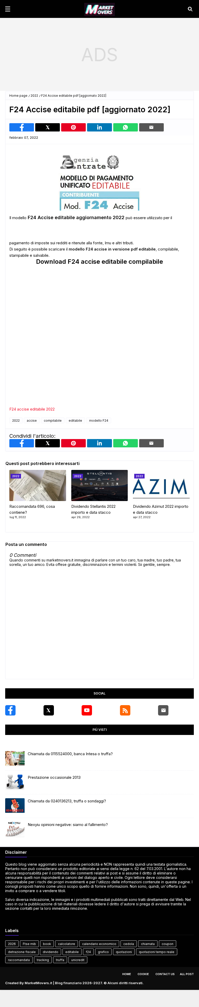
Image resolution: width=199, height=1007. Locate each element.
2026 (12, 944)
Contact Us (165, 974)
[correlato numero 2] (161, 485)
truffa (60, 960)
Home (126, 974)
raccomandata (19, 960)
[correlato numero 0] (37, 485)
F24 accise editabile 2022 (32, 409)
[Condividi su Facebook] (21, 127)
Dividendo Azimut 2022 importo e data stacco (160, 509)
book (47, 944)
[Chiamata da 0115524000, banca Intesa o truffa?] (15, 759)
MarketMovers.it (38, 983)
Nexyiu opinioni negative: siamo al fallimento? (68, 824)
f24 (88, 952)
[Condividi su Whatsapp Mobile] (125, 127)
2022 (34, 96)
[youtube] (87, 710)
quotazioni (124, 952)
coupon (167, 944)
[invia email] (151, 127)
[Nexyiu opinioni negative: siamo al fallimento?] (15, 829)
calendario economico (99, 944)
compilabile (53, 420)
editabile (75, 420)
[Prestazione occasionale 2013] (15, 782)
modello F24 (98, 420)
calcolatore (66, 944)
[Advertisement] (99, 54)
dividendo (50, 952)
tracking (43, 960)
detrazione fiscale (22, 952)
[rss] (125, 710)
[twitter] (49, 710)
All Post (187, 974)
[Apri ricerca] (190, 9)
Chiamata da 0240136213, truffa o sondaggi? (67, 800)
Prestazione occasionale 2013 (54, 777)
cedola (128, 944)
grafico (103, 952)
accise (32, 420)
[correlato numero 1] (99, 485)
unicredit (77, 960)
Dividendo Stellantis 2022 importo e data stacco (93, 509)
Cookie (143, 974)
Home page (18, 96)
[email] (163, 710)
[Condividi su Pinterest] (73, 127)
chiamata (148, 944)
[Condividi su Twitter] (47, 127)
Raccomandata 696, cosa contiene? (32, 509)
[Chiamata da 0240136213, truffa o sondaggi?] (15, 806)
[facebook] (10, 710)
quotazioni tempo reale (156, 952)
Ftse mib (29, 944)
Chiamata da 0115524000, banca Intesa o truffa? (70, 753)
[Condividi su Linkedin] (99, 127)
